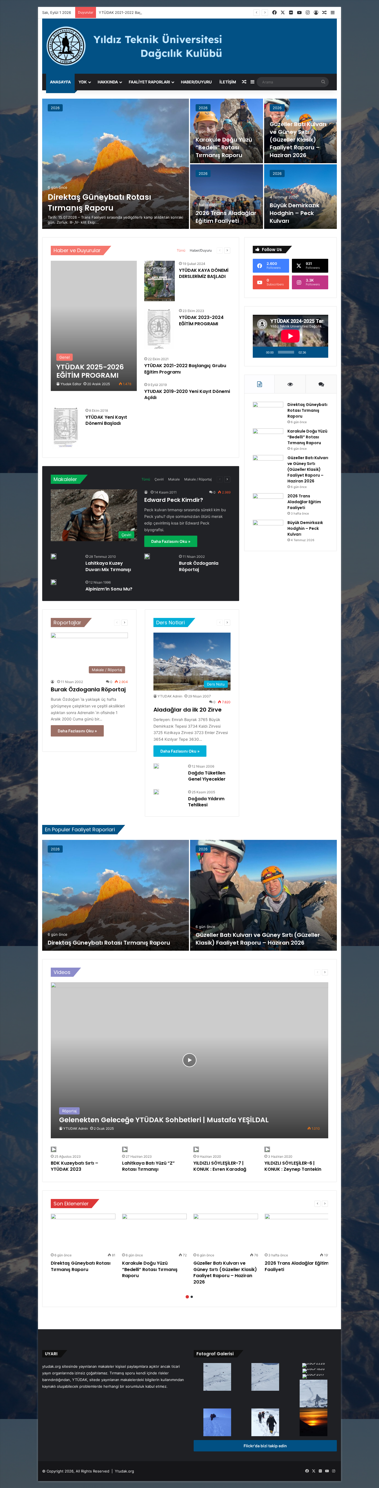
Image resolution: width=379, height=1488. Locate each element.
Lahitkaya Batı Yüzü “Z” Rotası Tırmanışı (148, 1166)
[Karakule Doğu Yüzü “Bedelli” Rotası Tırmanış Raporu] (226, 131)
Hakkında (108, 82)
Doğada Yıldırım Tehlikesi (206, 802)
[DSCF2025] (265, 1377)
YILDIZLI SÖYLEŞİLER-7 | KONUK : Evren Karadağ (219, 1166)
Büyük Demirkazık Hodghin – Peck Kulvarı (294, 213)
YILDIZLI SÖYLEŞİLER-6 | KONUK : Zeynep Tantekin (292, 1166)
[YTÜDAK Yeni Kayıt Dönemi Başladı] (65, 428)
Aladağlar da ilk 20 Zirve (187, 710)
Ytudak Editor (70, 384)
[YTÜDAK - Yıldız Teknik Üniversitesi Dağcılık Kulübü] (189, 46)
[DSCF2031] (217, 1377)
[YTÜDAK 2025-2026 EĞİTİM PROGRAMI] (94, 326)
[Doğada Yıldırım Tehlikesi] (156, 792)
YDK (83, 82)
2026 (55, 108)
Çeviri (159, 479)
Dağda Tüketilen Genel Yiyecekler (207, 776)
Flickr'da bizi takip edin (265, 1445)
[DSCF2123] (265, 1422)
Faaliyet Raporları (149, 82)
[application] (290, 336)
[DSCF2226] (313, 1366)
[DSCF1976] (217, 1422)
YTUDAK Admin (170, 696)
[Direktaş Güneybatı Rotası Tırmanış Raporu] (115, 164)
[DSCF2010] (313, 1394)
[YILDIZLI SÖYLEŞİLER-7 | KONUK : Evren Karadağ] (196, 1149)
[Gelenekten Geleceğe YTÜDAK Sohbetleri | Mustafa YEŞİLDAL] (189, 1060)
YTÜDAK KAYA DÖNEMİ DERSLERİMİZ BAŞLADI (203, 273)
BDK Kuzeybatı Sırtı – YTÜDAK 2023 (74, 1166)
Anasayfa (60, 82)
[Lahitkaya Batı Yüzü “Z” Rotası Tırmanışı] (125, 1149)
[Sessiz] (312, 352)
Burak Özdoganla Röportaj (198, 566)
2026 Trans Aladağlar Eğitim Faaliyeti (226, 217)
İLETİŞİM (227, 82)
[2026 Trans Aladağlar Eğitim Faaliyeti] (226, 196)
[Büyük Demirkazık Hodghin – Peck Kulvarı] (300, 196)
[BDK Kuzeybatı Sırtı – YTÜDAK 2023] (53, 1149)
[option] (189, 164)
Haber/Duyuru (196, 82)
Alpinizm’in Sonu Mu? (108, 589)
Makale (174, 479)
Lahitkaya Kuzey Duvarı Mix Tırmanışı (108, 566)
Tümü (181, 250)
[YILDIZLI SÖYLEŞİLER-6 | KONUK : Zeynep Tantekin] (267, 1149)
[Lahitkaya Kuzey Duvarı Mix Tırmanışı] (53, 556)
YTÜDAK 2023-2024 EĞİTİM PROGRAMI (201, 320)
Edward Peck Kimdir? (173, 500)
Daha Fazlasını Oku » (170, 541)
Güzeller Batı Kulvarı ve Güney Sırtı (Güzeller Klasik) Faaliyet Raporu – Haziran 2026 (298, 139)
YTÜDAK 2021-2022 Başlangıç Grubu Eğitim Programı (145, 12)
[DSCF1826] (313, 1371)
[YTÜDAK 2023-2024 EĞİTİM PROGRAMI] (159, 328)
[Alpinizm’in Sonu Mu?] (53, 582)
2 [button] (192, 1297)
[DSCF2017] (313, 1377)
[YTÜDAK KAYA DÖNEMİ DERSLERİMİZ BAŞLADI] (159, 281)
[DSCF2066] (313, 1422)
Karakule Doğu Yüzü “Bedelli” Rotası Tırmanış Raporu (224, 147)
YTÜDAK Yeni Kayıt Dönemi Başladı (106, 420)
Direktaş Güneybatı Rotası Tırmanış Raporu (99, 202)
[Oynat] (260, 352)
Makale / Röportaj (198, 479)
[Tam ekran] (321, 352)
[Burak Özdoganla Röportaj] (147, 556)
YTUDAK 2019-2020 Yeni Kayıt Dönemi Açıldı (187, 394)
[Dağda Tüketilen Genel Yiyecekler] (156, 766)
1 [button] (187, 1296)
